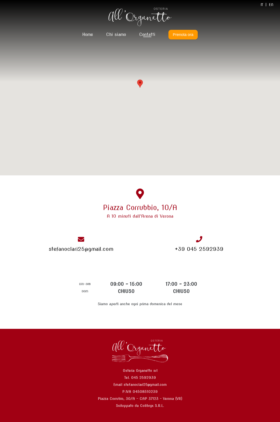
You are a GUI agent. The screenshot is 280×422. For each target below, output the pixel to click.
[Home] (140, 17)
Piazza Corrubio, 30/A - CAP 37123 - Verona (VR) (140, 399)
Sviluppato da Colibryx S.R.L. (140, 406)
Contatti (147, 34)
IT (262, 5)
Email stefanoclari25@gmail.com (140, 385)
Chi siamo (116, 34)
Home (87, 34)
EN (271, 5)
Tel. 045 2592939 (140, 378)
